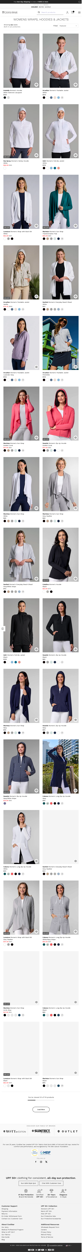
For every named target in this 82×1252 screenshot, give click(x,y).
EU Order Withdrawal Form (12, 1216)
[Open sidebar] (2, 628)
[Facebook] (36, 1162)
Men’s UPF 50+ (46, 1211)
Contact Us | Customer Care (12, 1218)
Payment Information (9, 1211)
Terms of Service (47, 1237)
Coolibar (34, 7)
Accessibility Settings (55, 1245)
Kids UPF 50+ (46, 1214)
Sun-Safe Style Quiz (28, 1183)
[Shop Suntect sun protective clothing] (41, 1131)
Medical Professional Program (12, 1229)
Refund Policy (46, 1234)
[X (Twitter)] (46, 1162)
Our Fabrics (6, 1234)
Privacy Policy (46, 1232)
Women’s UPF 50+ (47, 1209)
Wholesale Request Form (50, 1227)
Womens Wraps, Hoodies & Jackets (41, 19)
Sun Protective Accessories (51, 1218)
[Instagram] (41, 1162)
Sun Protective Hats (48, 1216)
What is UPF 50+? (8, 1232)
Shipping (5, 1209)
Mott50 (41, 7)
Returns (4, 1214)
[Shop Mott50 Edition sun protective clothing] (14, 1131)
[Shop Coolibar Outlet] (67, 1131)
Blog (3, 1239)
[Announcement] (31, 2)
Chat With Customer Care (51, 1183)
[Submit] (39, 12)
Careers (44, 1229)
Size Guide (5, 1237)
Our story (5, 1227)
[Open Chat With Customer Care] (79, 2)
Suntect (48, 7)
